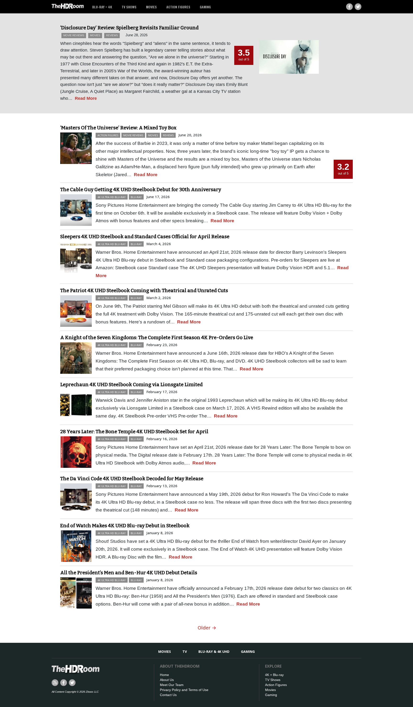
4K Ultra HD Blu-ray (112, 197)
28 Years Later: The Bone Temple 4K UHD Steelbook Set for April (134, 431)
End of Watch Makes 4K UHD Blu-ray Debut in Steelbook (125, 525)
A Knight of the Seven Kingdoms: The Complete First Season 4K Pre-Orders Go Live (156, 337)
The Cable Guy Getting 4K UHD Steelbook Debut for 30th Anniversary (140, 189)
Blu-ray (136, 197)
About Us (167, 680)
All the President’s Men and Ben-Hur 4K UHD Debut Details (128, 572)
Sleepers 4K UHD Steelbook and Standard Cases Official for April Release (144, 236)
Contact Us (168, 695)
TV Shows (129, 6)
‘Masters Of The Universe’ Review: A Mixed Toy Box (118, 128)
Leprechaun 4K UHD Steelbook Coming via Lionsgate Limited (131, 384)
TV (184, 651)
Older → (207, 627)
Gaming (205, 6)
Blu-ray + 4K (102, 6)
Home (164, 675)
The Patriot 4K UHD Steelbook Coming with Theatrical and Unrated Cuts (144, 290)
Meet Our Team (172, 685)
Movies (151, 6)
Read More (86, 98)
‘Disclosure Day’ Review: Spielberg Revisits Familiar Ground (129, 28)
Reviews (112, 35)
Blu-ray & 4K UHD (213, 651)
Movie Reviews (73, 35)
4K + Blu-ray (274, 675)
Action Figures (178, 6)
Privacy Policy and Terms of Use (184, 690)
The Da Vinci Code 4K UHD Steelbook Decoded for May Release (131, 478)
